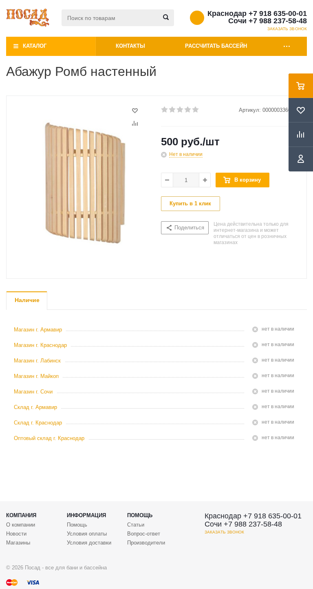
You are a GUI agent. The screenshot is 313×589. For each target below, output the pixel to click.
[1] (165, 110)
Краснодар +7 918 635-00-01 (257, 13)
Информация (86, 515)
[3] (180, 110)
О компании (20, 525)
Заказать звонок (287, 29)
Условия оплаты (87, 534)
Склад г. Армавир (35, 407)
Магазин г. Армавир (38, 330)
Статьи (135, 525)
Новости (16, 534)
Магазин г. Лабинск (37, 361)
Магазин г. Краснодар (40, 345)
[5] (196, 110)
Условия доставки (89, 543)
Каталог (34, 46)
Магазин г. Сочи (33, 392)
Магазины (18, 543)
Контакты (130, 46)
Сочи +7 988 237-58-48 (267, 20)
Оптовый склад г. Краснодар (49, 438)
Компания (21, 515)
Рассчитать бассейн (216, 46)
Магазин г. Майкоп (36, 376)
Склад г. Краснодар (38, 423)
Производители (146, 543)
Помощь (139, 515)
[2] (172, 110)
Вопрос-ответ (143, 534)
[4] (188, 110)
